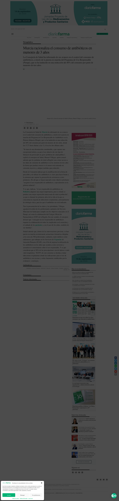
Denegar (22, 495)
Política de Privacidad (23, 498)
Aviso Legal (30, 498)
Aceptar (9, 495)
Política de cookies (15, 498)
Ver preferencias (36, 495)
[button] (41, 483)
